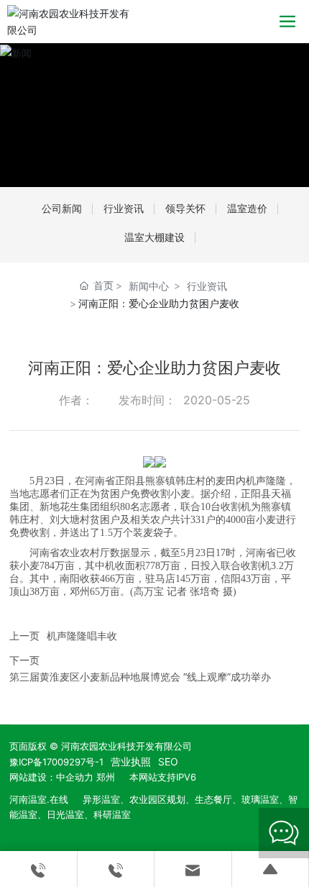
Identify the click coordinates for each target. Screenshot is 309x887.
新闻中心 (149, 286)
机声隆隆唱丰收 (82, 635)
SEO (168, 761)
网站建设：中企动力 (51, 777)
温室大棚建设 (154, 237)
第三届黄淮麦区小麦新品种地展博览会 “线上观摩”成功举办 (140, 676)
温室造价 (247, 208)
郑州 (105, 777)
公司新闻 (62, 208)
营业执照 (131, 761)
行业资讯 (123, 208)
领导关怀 (185, 208)
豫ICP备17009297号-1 (56, 762)
